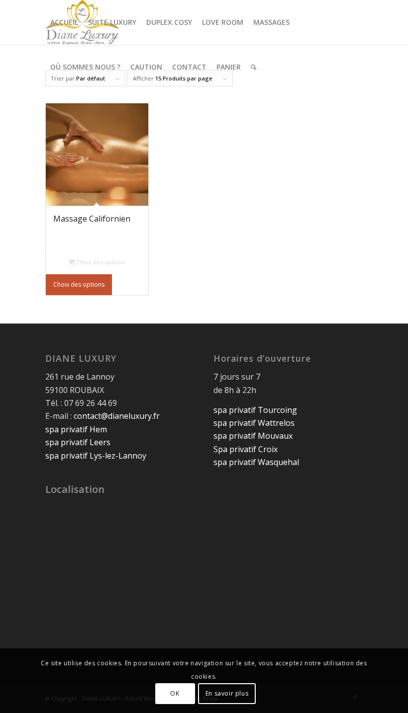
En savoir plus (226, 693)
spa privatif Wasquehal (256, 462)
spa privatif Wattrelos (254, 422)
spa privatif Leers (77, 442)
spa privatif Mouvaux (253, 435)
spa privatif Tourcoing (255, 409)
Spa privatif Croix (245, 449)
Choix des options (100, 262)
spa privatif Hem (76, 429)
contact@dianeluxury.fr (117, 415)
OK (174, 693)
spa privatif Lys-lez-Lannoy (95, 455)
